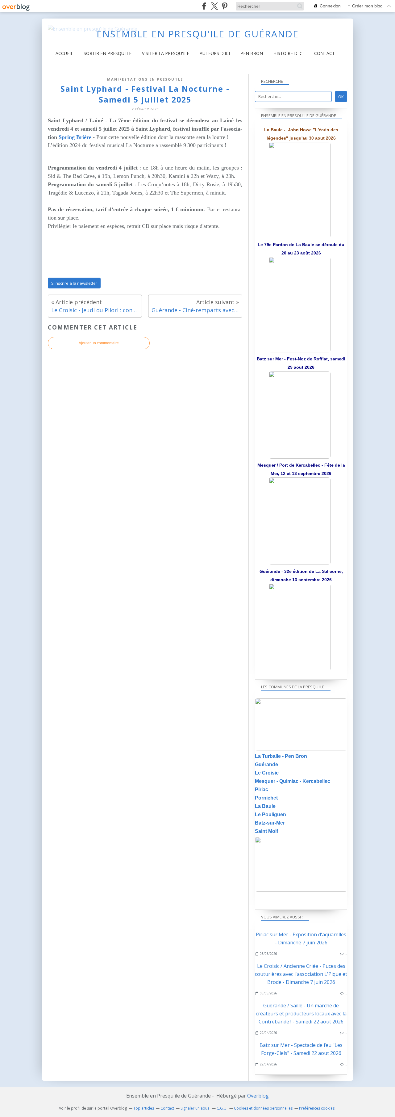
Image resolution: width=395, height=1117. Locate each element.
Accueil (64, 53)
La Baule (265, 806)
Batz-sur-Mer (270, 822)
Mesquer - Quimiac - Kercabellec (292, 781)
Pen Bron (251, 53)
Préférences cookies (317, 1108)
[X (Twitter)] (214, 6)
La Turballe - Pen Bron (281, 756)
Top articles (143, 1108)
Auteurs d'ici (215, 53)
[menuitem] (64, 53)
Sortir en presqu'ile (107, 53)
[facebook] (204, 6)
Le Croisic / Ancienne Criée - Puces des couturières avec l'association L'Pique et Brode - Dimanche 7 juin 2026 (301, 974)
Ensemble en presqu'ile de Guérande (198, 33)
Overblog (258, 1095)
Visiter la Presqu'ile (165, 53)
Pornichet (266, 797)
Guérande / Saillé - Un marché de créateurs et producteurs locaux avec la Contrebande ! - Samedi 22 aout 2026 (301, 1013)
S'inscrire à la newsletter (74, 283)
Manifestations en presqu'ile (145, 79)
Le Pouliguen (270, 814)
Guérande (266, 764)
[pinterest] (224, 6)
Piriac (261, 789)
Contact (324, 53)
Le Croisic (267, 772)
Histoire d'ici (288, 53)
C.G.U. (222, 1108)
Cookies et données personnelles (263, 1108)
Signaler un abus (195, 1108)
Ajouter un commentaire (99, 343)
